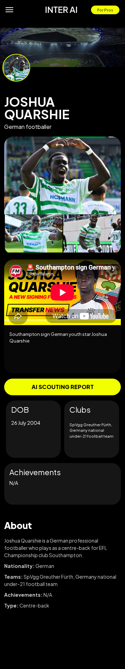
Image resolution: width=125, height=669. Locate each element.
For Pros (105, 10)
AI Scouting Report (63, 386)
